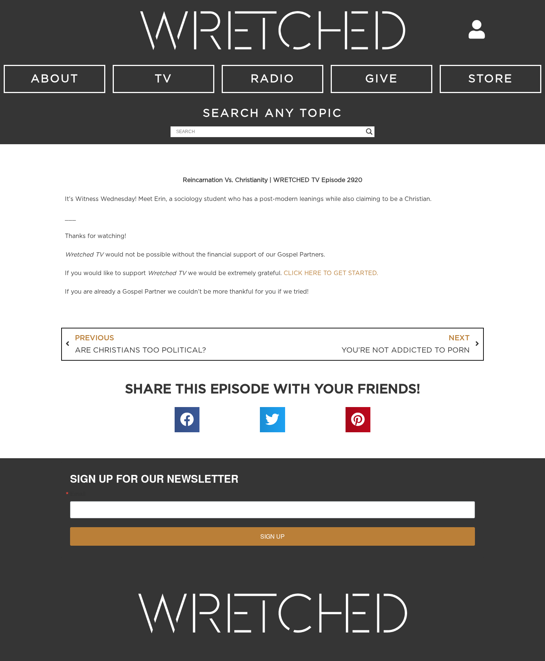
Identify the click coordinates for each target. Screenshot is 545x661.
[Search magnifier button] (369, 131)
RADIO (273, 79)
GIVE (381, 79)
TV (163, 79)
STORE (490, 79)
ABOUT (55, 79)
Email (78, 494)
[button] (187, 419)
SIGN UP (272, 536)
